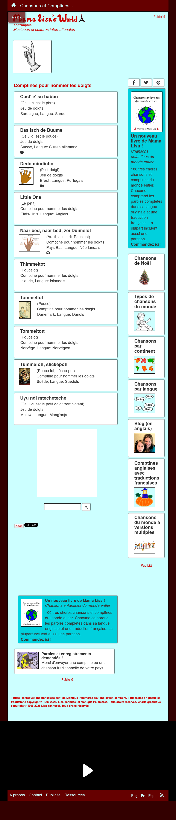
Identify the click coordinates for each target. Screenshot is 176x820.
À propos (17, 794)
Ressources (74, 794)
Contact (35, 794)
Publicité (53, 794)
